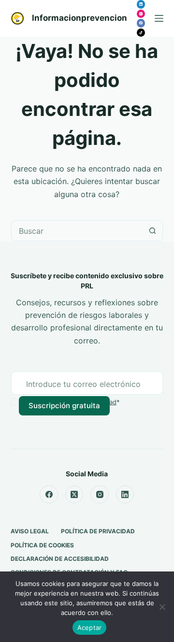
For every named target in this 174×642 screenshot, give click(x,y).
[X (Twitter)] (74, 494)
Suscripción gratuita (64, 405)
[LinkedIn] (141, 4)
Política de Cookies (42, 545)
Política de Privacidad (98, 531)
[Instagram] (141, 14)
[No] (162, 607)
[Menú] (159, 18)
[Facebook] (141, 23)
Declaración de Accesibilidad (60, 558)
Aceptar (89, 627)
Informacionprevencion (79, 18)
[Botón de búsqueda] (152, 231)
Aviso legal (30, 531)
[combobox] (77, 231)
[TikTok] (141, 33)
